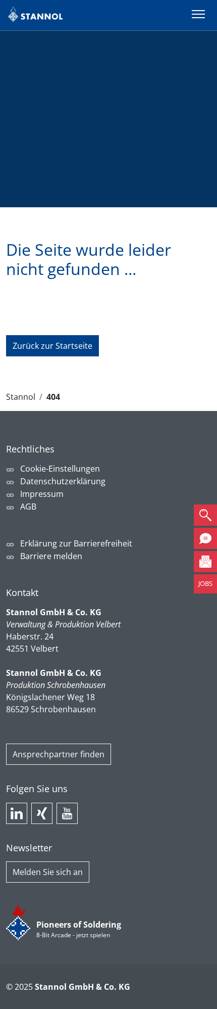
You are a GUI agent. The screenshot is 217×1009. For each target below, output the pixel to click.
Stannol (20, 396)
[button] (205, 515)
